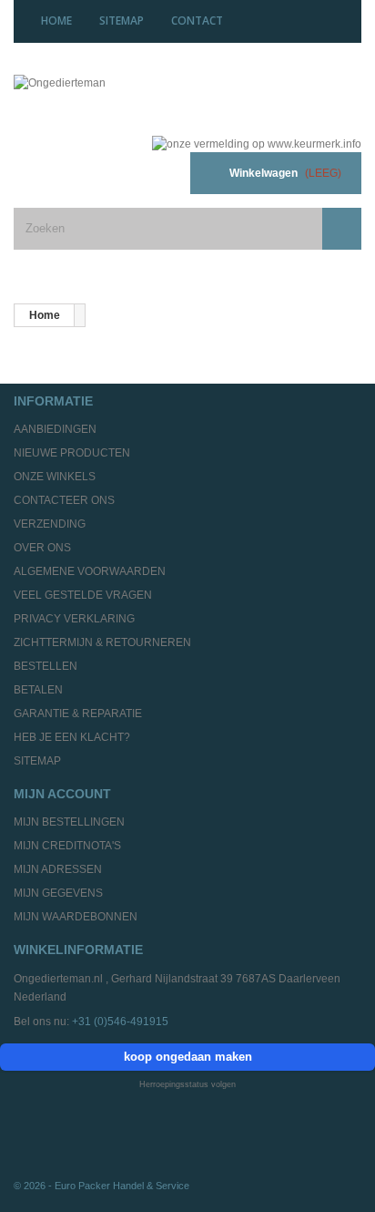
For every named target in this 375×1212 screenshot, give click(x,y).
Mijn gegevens (58, 893)
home (56, 20)
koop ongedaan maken (188, 1056)
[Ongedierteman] (125, 97)
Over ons (42, 547)
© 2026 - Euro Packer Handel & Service (101, 1185)
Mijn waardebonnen (75, 916)
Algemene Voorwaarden (90, 571)
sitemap (121, 20)
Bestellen (45, 666)
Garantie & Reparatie (78, 713)
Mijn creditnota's (67, 845)
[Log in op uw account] (154, 173)
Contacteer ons (64, 500)
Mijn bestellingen (69, 822)
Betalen (38, 689)
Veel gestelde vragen (83, 595)
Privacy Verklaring (74, 618)
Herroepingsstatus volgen (187, 1084)
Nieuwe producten (72, 453)
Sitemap (37, 761)
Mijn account (62, 793)
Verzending (50, 524)
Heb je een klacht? (72, 737)
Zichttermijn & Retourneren (102, 642)
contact (197, 20)
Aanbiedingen (55, 429)
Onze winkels (55, 476)
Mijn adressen (58, 869)
